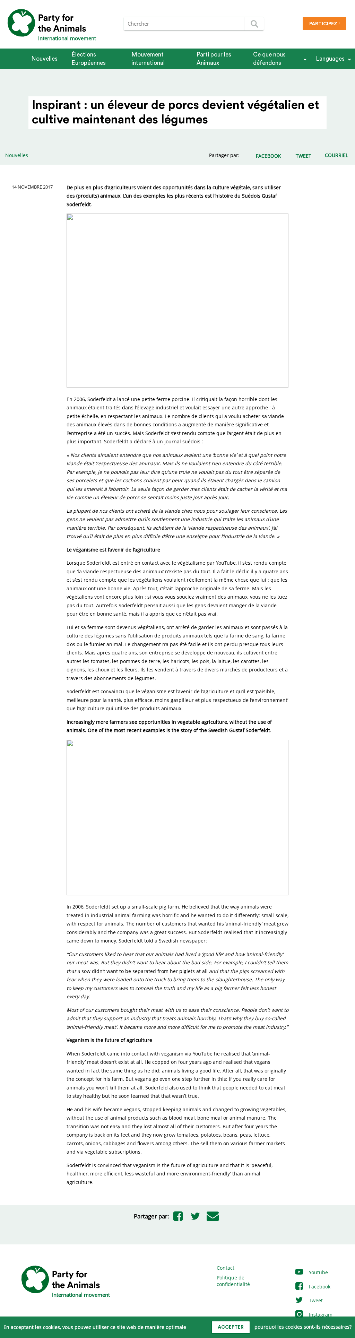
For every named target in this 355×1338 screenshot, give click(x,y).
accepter (231, 1327)
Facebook (319, 1286)
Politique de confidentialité (233, 1281)
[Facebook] (178, 1216)
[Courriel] (212, 1216)
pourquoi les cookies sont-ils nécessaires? (303, 1326)
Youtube (318, 1272)
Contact (225, 1268)
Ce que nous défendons (269, 59)
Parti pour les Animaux (214, 59)
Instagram (320, 1314)
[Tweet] (195, 1216)
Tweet (315, 1300)
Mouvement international (148, 59)
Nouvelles (44, 59)
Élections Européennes (88, 59)
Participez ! (324, 23)
